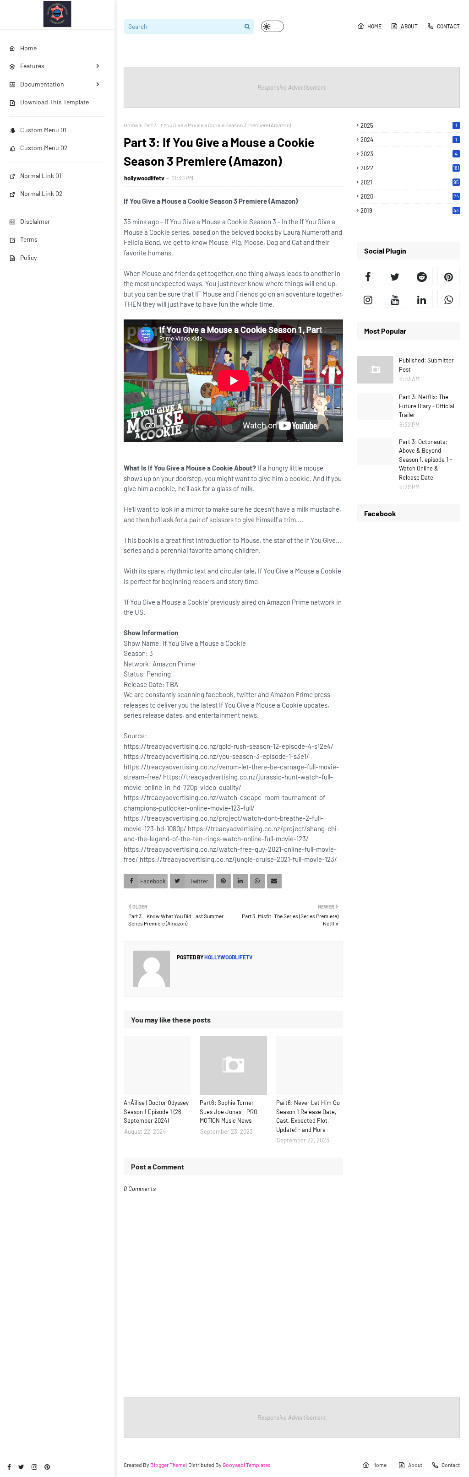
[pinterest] (47, 1467)
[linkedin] (422, 299)
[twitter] (21, 1467)
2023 (409, 153)
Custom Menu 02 (44, 147)
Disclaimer (35, 221)
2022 (409, 168)
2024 (408, 139)
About (409, 26)
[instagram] (34, 1467)
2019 (409, 210)
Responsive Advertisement (291, 87)
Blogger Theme (167, 1464)
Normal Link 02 (41, 193)
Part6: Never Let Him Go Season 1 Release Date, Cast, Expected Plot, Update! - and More (308, 1116)
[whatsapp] (448, 299)
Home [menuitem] (28, 48)
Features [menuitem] (32, 66)
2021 (409, 182)
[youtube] (395, 299)
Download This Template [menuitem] (54, 102)
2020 (409, 196)
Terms (29, 239)
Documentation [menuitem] (42, 84)
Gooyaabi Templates (247, 1464)
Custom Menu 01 (43, 130)
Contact (448, 26)
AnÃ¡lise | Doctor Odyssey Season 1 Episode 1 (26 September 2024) (156, 1111)
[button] (272, 26)
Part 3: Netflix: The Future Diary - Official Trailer (426, 405)
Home (374, 26)
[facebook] (9, 1467)
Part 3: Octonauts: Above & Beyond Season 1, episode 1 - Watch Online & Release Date (425, 459)
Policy (28, 257)
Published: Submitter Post (426, 365)
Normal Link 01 (40, 175)
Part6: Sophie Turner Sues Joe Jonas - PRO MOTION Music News (228, 1111)
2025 (408, 125)
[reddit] (422, 276)
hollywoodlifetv (144, 178)
